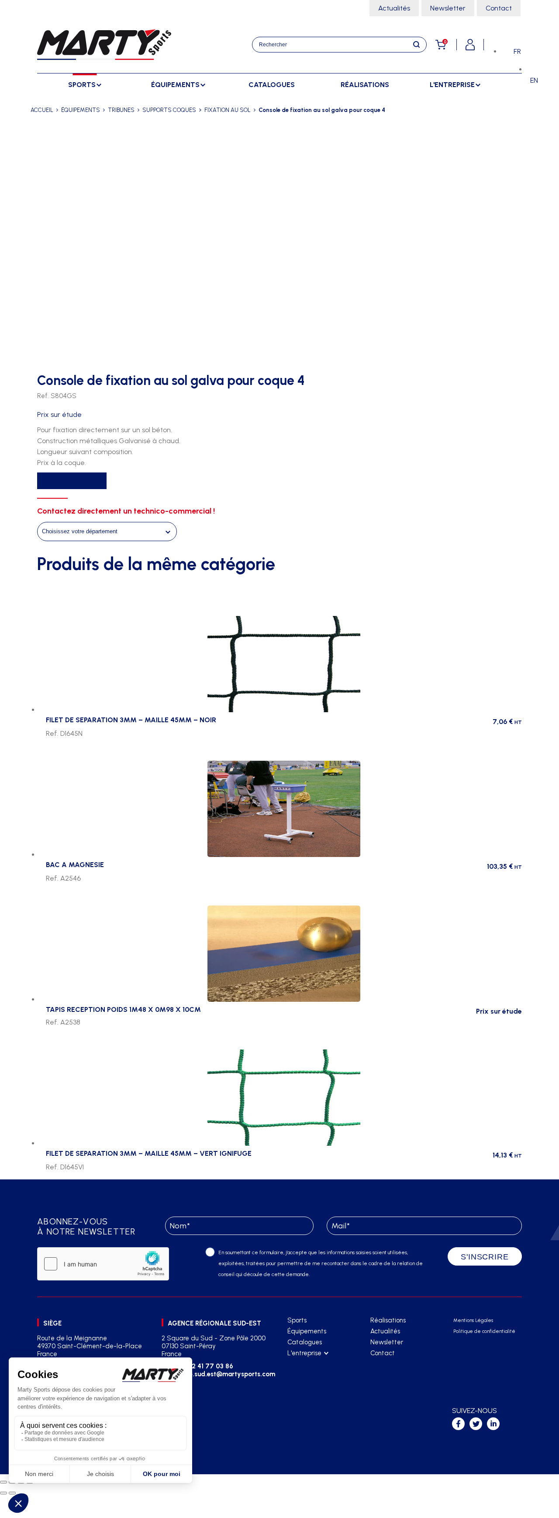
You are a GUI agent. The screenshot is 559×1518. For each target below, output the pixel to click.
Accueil (42, 110)
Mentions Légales (473, 1320)
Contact (499, 8)
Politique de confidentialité (484, 1331)
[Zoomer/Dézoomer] (3, 1482)
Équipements (306, 1331)
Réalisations (365, 84)
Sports (297, 1320)
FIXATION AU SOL (227, 110)
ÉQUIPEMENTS (80, 110)
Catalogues (271, 84)
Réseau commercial (315, 1375)
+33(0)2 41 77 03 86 (202, 1366)
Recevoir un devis (72, 480)
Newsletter (448, 8)
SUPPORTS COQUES (169, 110)
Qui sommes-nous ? (314, 1364)
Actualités (394, 8)
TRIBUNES (121, 110)
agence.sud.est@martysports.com (221, 1374)
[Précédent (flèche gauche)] (3, 1493)
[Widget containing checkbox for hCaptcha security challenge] (103, 1263)
